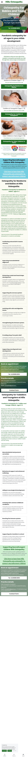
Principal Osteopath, (10, 210)
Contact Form (14, 390)
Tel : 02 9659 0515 (14, 28)
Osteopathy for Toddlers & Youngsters (14, 114)
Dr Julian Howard (20, 210)
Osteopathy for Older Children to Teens (14, 142)
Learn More (13, 748)
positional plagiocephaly (15, 282)
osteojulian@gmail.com (10, 385)
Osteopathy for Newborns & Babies (14, 86)
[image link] (14, 1)
